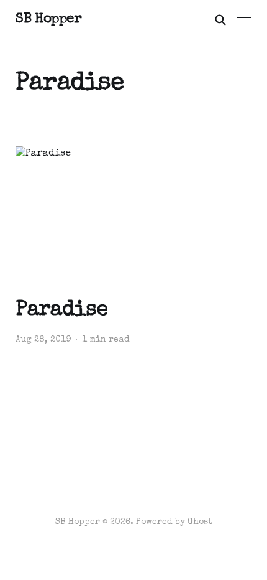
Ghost (200, 522)
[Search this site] (220, 20)
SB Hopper (48, 20)
